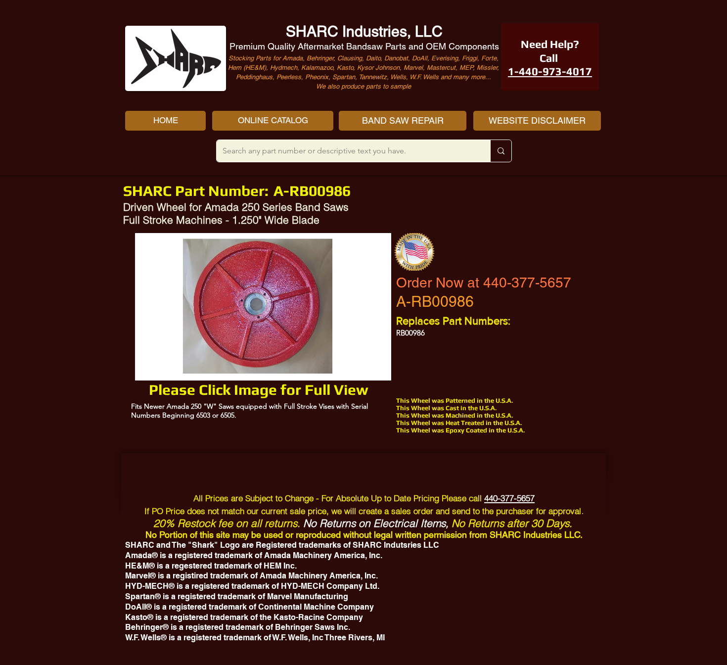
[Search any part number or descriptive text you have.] (500, 151)
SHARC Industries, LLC (364, 31)
